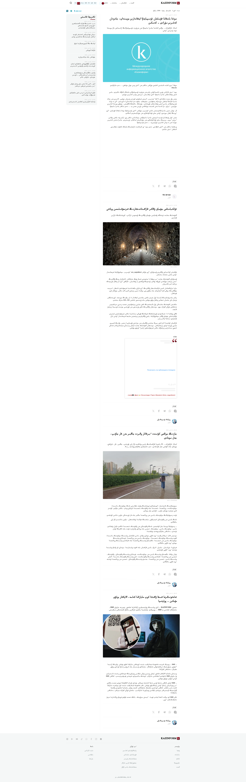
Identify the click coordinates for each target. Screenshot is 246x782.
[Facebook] (158, 186)
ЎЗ (75, 3)
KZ (95, 3)
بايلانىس (90, 755)
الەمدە (178, 767)
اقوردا (173, 11)
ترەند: (178, 11)
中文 (82, 3)
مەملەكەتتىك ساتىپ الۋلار (128, 767)
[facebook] (91, 739)
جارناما (91, 759)
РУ (89, 3)
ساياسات (177, 755)
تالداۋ (106, 3)
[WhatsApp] (169, 186)
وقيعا (163, 11)
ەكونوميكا (177, 763)
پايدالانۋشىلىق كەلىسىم (129, 751)
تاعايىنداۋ (168, 11)
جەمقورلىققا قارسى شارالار (129, 763)
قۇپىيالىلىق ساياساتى (130, 755)
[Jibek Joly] (77, 11)
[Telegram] (164, 186)
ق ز (78, 3)
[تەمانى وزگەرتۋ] (101, 3)
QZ (92, 3)
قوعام (174, 182)
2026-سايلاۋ (156, 11)
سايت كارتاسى (89, 751)
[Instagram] (175, 186)
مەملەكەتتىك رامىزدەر (130, 759)
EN (86, 3)
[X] (153, 186)
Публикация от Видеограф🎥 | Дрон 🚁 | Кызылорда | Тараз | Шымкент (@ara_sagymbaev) (144, 395)
